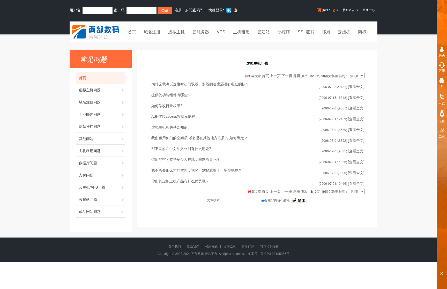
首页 (132, 32)
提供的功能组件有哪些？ (171, 94)
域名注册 (152, 32)
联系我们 (193, 246)
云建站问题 (88, 199)
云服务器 (200, 32)
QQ (441, 86)
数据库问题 (88, 162)
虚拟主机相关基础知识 (169, 127)
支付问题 (86, 174)
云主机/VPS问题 (92, 187)
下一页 (286, 75)
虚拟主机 (176, 32)
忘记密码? (193, 9)
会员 (442, 55)
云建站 (263, 32)
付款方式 (211, 246)
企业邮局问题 (90, 114)
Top (441, 264)
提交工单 (230, 246)
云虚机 (344, 32)
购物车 (328, 10)
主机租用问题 (90, 150)
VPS (221, 32)
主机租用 (241, 32)
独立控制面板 (269, 246)
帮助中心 (368, 10)
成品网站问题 (90, 211)
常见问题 (248, 246)
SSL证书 (306, 32)
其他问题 (86, 138)
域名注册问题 (90, 102)
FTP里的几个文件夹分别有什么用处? (181, 148)
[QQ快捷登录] (235, 10)
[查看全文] (356, 86)
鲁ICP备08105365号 (274, 253)
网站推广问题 (90, 126)
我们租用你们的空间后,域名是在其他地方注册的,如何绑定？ (199, 137)
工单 (442, 136)
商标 (362, 32)
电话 (442, 103)
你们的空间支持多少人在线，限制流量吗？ (185, 159)
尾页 (296, 75)
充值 (442, 120)
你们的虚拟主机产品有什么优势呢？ (180, 180)
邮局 (326, 32)
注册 (178, 9)
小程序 (284, 32)
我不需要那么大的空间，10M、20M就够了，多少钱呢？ (196, 170)
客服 (442, 70)
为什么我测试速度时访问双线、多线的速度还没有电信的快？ (200, 83)
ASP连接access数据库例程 (173, 116)
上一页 (275, 75)
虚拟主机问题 (90, 89)
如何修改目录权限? (166, 105)
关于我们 (174, 246)
